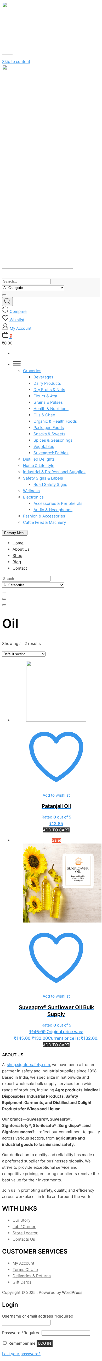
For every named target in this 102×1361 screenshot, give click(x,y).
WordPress (72, 1292)
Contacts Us (24, 1239)
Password (21, 1332)
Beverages (43, 376)
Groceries (32, 370)
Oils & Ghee (44, 414)
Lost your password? (21, 1353)
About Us (21, 549)
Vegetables (43, 446)
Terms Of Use (25, 1269)
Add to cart (56, 829)
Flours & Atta (45, 395)
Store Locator (25, 1232)
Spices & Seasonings (52, 440)
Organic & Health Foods (55, 421)
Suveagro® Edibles (51, 452)
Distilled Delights (39, 459)
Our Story (21, 1220)
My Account (23, 1263)
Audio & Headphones (52, 509)
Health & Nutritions (51, 408)
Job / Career (24, 1226)
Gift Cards (22, 1282)
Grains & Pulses (48, 402)
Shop (17, 555)
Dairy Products (47, 383)
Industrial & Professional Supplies (54, 471)
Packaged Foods (48, 427)
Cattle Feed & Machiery (44, 522)
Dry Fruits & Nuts (49, 389)
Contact (20, 568)
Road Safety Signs (50, 484)
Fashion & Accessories (44, 516)
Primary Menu (14, 533)
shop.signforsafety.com (28, 1064)
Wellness (31, 490)
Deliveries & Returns (32, 1275)
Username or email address (37, 1316)
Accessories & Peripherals (57, 503)
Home (18, 542)
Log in (44, 1343)
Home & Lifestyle (38, 465)
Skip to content (16, 61)
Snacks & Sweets (49, 433)
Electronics (33, 497)
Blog (17, 561)
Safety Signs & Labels (43, 478)
